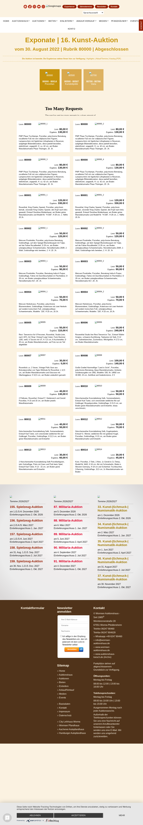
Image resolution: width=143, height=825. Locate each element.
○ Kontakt (62, 708)
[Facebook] (30, 6)
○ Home (61, 671)
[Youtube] (39, 6)
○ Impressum (63, 711)
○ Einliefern (63, 686)
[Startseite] (25, 6)
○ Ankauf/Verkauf (65, 690)
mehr (122, 815)
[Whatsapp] (44, 6)
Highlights (90, 59)
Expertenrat (69, 7)
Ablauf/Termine (102, 59)
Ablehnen (35, 815)
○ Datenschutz (64, 715)
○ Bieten (61, 682)
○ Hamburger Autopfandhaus (71, 733)
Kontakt (114, 7)
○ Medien (61, 694)
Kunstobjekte (71, 82)
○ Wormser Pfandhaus (68, 725)
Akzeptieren (78, 815)
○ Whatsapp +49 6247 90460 (107, 636)
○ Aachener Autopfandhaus (70, 729)
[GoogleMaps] (53, 6)
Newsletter (101, 7)
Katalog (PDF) (115, 59)
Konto (71, 29)
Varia (93, 82)
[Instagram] (35, 6)
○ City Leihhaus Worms (68, 722)
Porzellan (49, 82)
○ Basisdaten (63, 704)
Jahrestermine (86, 7)
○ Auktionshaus (64, 675)
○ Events (61, 697)
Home (6, 21)
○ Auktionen (63, 678)
